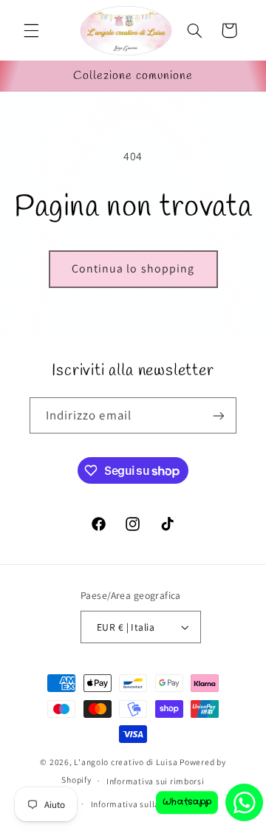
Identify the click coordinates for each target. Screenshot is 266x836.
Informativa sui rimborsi (155, 781)
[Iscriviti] (219, 415)
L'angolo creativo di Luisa (125, 761)
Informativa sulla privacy (141, 803)
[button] (31, 30)
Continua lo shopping (133, 268)
